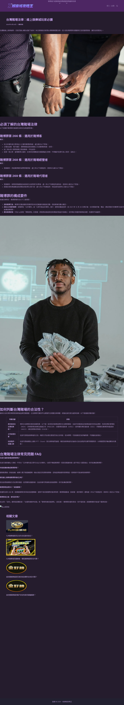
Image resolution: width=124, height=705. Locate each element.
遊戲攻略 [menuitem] (67, 1)
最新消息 (21, 24)
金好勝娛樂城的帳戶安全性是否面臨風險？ (21, 595)
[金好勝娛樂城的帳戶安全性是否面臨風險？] (16, 586)
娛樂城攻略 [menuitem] (60, 1)
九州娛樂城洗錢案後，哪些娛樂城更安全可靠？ (22, 559)
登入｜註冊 (110, 6)
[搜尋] (117, 6)
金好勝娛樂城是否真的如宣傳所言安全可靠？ (21, 577)
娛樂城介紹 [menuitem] (52, 1)
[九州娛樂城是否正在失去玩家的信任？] (17, 526)
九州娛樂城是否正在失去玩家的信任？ (19, 536)
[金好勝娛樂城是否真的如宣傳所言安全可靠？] (16, 568)
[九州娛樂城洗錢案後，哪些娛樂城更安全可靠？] (20, 547)
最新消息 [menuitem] (73, 1)
